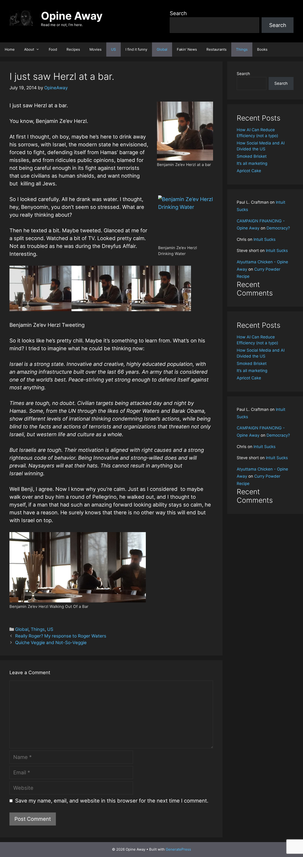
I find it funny (136, 49)
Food (53, 49)
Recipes (73, 49)
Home (10, 49)
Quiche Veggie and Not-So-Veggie (51, 642)
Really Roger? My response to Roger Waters (60, 636)
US (113, 49)
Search (178, 13)
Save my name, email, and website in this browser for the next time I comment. (111, 801)
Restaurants (216, 49)
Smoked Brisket (252, 156)
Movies (95, 49)
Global (162, 49)
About (29, 49)
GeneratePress (178, 849)
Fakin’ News (187, 49)
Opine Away (71, 15)
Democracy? (278, 228)
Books (262, 49)
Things (242, 49)
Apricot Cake (249, 170)
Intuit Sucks (265, 239)
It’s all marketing (252, 163)
